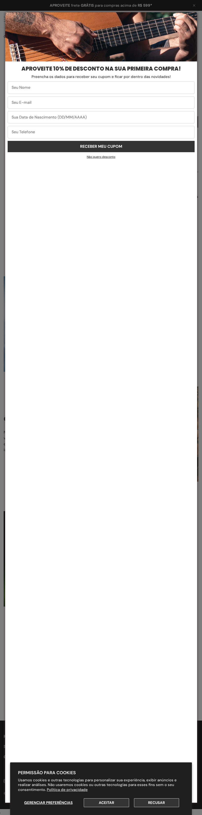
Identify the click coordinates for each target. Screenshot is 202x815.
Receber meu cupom (101, 146)
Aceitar (106, 802)
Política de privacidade (67, 789)
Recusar (156, 802)
